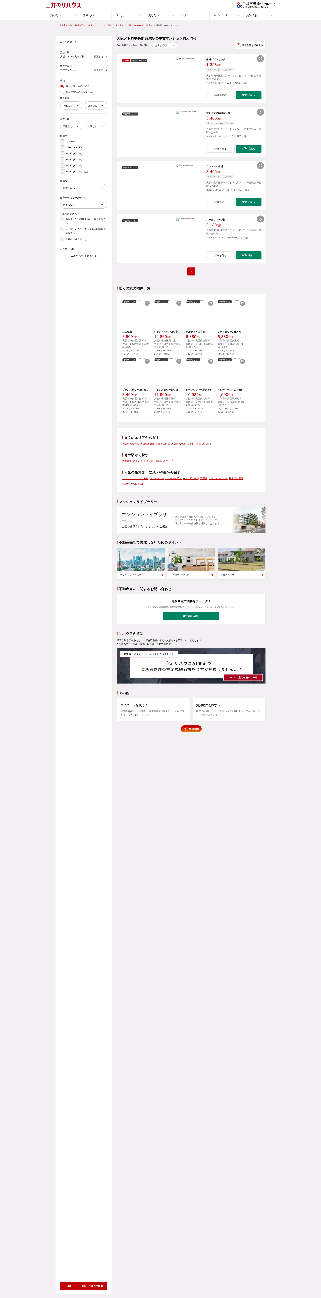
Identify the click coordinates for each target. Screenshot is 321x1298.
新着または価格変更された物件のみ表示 (86, 221)
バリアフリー (157, 478)
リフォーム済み (173, 478)
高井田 (166, 461)
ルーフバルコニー (218, 478)
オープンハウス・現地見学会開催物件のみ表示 (86, 231)
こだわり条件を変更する (83, 255)
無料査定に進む (191, 615)
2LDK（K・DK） (74, 153)
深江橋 (158, 461)
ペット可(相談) (191, 478)
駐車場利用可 (236, 478)
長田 (174, 461)
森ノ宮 (149, 461)
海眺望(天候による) (132, 483)
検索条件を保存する (252, 45)
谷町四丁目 (139, 461)
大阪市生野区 (163, 443)
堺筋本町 (127, 461)
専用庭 (203, 478)
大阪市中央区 (194, 443)
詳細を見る (220, 95)
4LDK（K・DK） (74, 165)
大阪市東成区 (147, 443)
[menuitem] (62, 15)
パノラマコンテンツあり (135, 478)
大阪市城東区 (178, 443)
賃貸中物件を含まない (77, 239)
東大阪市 (207, 443)
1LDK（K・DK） (74, 147)
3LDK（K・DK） (74, 159)
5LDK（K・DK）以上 (77, 171)
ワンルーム (71, 141)
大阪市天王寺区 (130, 443)
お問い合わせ (249, 94)
